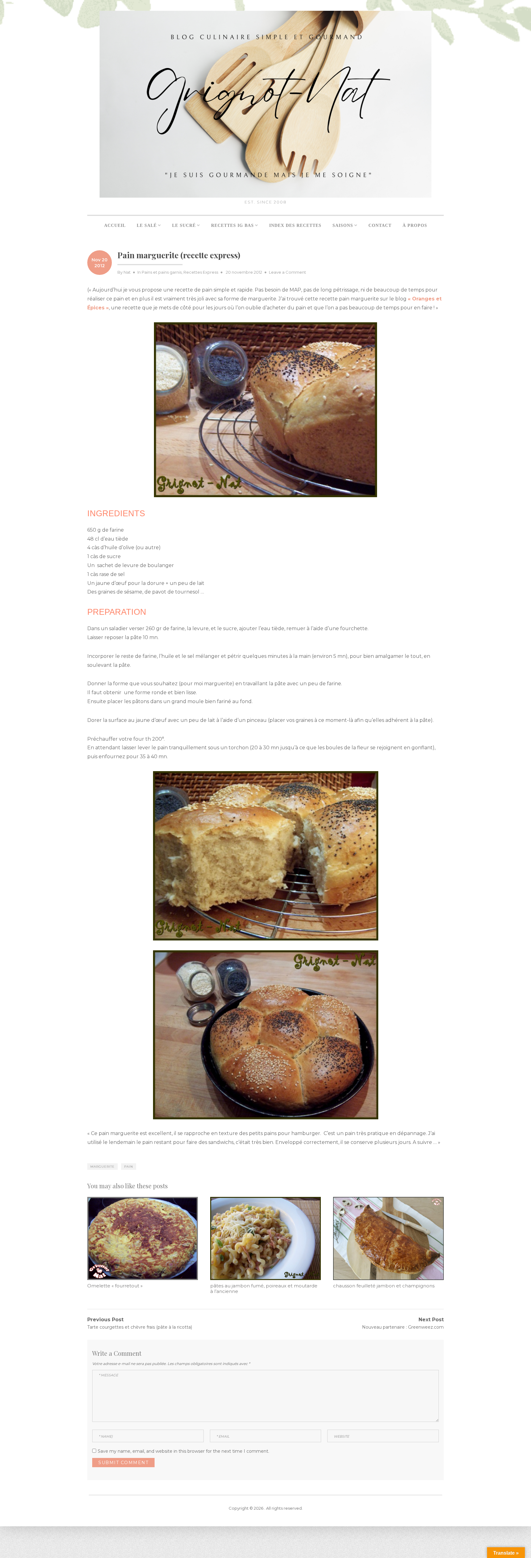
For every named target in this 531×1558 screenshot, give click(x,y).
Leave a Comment (287, 272)
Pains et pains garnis (162, 272)
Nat (127, 272)
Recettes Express (200, 272)
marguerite (102, 1167)
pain (128, 1167)
